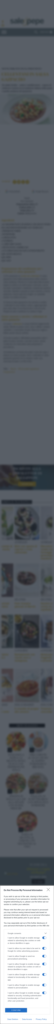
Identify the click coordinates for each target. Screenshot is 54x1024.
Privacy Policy (41, 1019)
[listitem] (27, 933)
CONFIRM (16, 1010)
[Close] (49, 890)
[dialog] (27, 954)
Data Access (27, 1019)
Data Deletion (12, 1019)
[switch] (44, 938)
